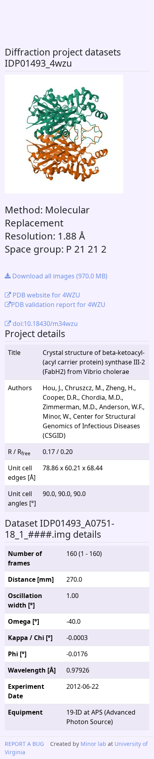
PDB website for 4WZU (45, 295)
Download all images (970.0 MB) (59, 276)
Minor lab (93, 744)
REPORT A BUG (24, 744)
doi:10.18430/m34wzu (44, 323)
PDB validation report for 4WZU (58, 304)
